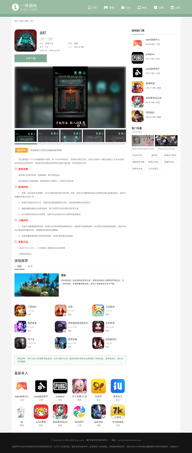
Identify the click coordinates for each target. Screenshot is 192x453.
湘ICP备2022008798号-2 (97, 440)
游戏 (111, 7)
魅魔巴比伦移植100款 (170, 162)
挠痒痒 (154, 155)
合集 (177, 7)
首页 (94, 7)
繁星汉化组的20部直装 (154, 162)
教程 (144, 7)
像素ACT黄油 (170, 155)
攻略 (161, 7)
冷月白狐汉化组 (154, 168)
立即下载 (31, 58)
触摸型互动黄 (138, 162)
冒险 (26, 21)
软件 (128, 7)
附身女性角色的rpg (139, 168)
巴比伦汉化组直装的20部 (139, 155)
